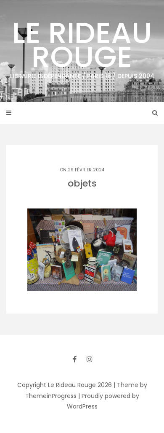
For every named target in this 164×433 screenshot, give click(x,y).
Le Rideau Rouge (82, 46)
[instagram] (89, 359)
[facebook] (74, 359)
